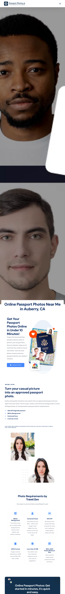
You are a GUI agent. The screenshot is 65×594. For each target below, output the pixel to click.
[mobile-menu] (59, 4)
